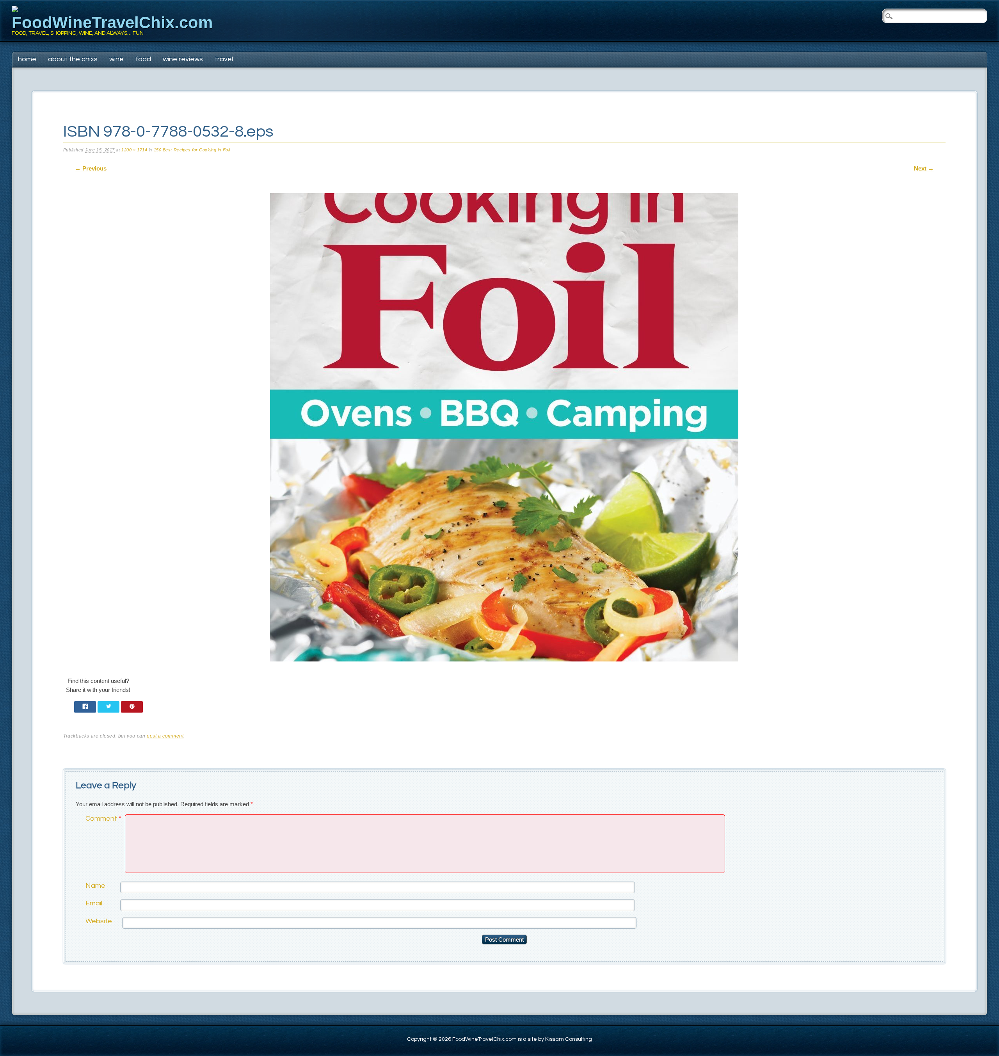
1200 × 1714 (134, 150)
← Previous (91, 168)
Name (95, 885)
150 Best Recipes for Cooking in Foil (192, 150)
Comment (103, 818)
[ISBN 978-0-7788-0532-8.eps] (504, 668)
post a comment (165, 736)
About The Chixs (73, 59)
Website (98, 921)
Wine (116, 59)
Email (93, 903)
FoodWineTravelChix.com (112, 22)
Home (27, 59)
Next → (924, 168)
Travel (224, 59)
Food (143, 59)
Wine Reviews (183, 59)
